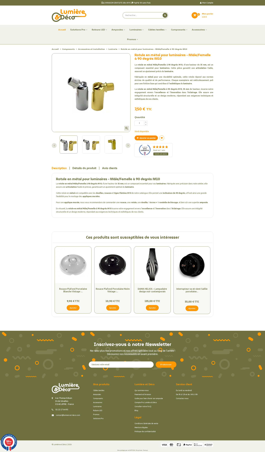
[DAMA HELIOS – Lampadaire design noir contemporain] (152, 265)
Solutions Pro (98, 418)
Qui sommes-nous (142, 390)
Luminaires (97, 406)
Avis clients (109, 168)
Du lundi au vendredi (184, 390)
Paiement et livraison (143, 394)
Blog (136, 410)
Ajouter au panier (147, 138)
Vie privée (139, 450)
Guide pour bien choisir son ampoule (149, 398)
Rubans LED (97, 410)
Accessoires (97, 402)
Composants (98, 398)
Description (59, 168)
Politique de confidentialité (145, 431)
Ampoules (97, 394)
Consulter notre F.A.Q (143, 406)
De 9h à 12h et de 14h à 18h (187, 394)
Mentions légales (141, 427)
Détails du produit (84, 168)
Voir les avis (161, 154)
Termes (145, 450)
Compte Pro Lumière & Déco (146, 402)
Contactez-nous (182, 398)
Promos (96, 414)
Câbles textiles (98, 390)
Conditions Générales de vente (146, 423)
